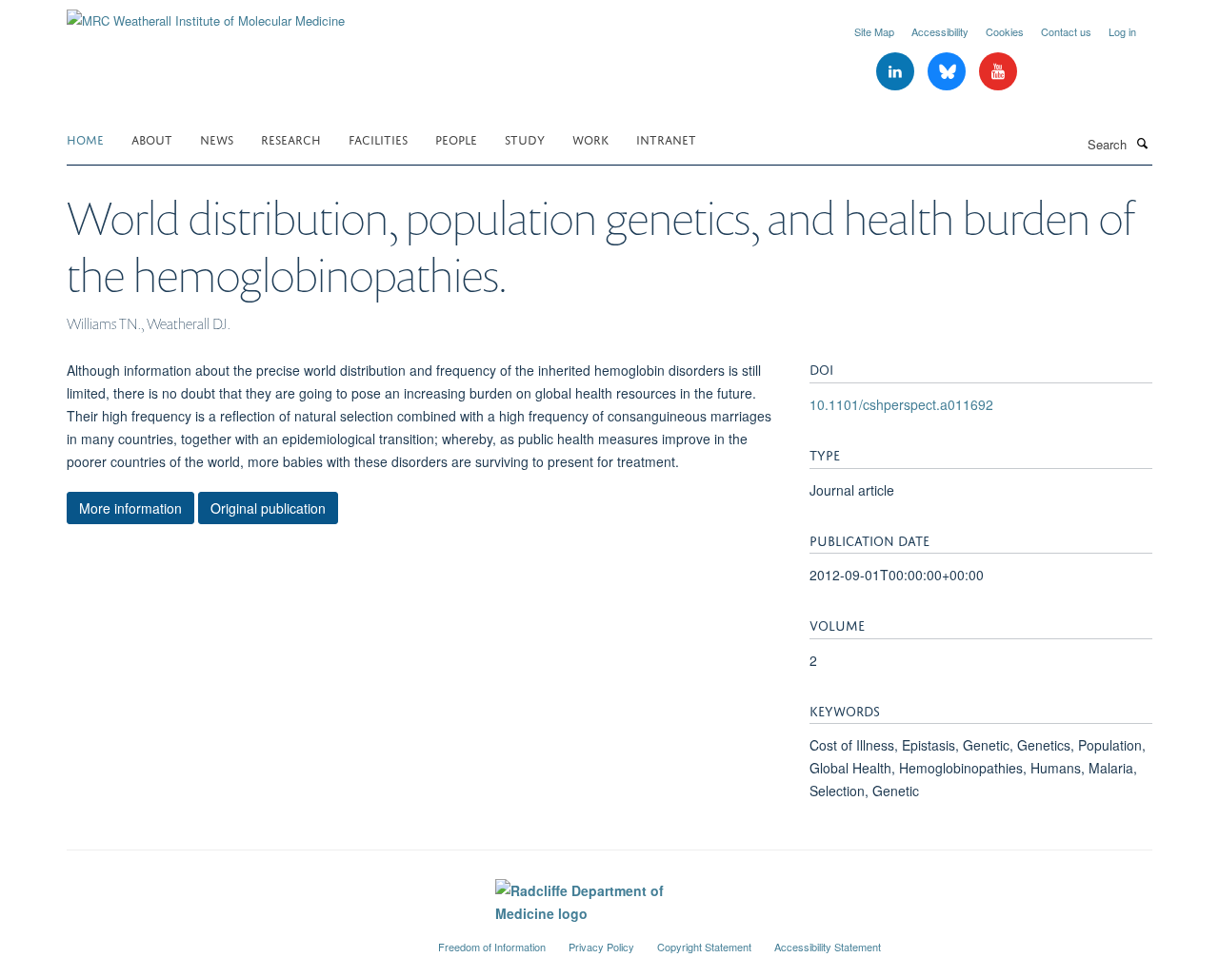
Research (291, 138)
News (216, 138)
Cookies (1005, 31)
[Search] (1141, 142)
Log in (1122, 31)
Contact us (1066, 31)
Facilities (378, 138)
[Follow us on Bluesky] (948, 72)
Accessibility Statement (827, 946)
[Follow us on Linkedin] (897, 72)
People (456, 138)
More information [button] (130, 508)
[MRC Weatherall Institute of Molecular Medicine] (206, 14)
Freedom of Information (492, 946)
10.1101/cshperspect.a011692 (901, 404)
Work (590, 138)
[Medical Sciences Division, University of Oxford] (238, 939)
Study (525, 138)
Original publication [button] (268, 508)
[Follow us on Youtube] (998, 72)
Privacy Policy (601, 946)
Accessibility (940, 31)
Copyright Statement (704, 946)
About (151, 138)
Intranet (666, 138)
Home (85, 138)
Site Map (874, 31)
